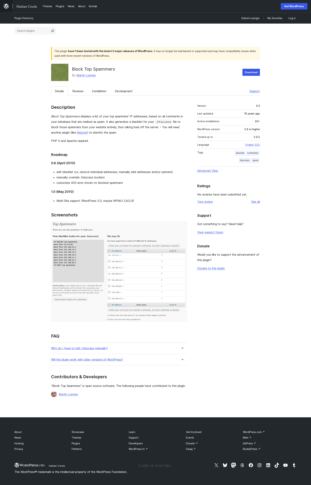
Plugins (76, 443)
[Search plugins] (52, 30)
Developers (136, 443)
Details (59, 91)
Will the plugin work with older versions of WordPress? (87, 359)
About (18, 432)
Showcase (78, 432)
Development (123, 91)
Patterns (77, 448)
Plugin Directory (23, 18)
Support (254, 91)
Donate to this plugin (211, 268)
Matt (247, 437)
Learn (132, 432)
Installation (99, 91)
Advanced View (207, 170)
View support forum (210, 232)
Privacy (18, 448)
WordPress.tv (138, 448)
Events (190, 437)
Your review (205, 201)
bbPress (249, 443)
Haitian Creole (57, 465)
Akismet (82, 132)
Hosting (19, 443)
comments (252, 153)
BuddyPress (251, 448)
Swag (191, 448)
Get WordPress (294, 6)
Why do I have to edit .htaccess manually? (79, 348)
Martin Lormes (86, 75)
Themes (76, 437)
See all (255, 201)
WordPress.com (254, 432)
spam (255, 160)
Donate (192, 443)
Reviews (78, 91)
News (17, 437)
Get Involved (193, 432)
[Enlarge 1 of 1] (182, 226)
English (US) (252, 144)
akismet (240, 153)
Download (251, 72)
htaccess (245, 160)
